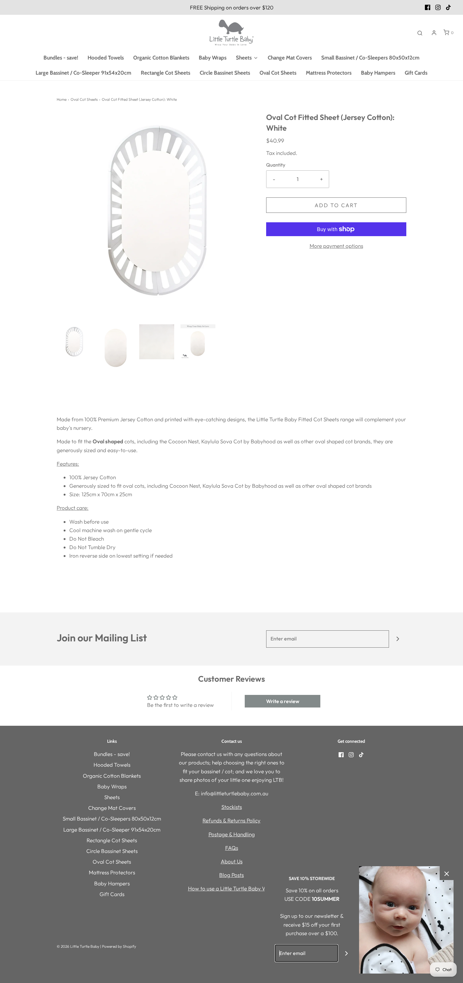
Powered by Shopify (119, 946)
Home (61, 99)
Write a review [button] (282, 701)
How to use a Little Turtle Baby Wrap (231, 888)
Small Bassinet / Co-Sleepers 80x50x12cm (370, 57)
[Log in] (434, 33)
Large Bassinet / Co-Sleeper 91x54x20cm (83, 73)
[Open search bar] (420, 32)
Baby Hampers (378, 73)
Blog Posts (231, 875)
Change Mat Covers (290, 57)
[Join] (397, 639)
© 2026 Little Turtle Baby (78, 946)
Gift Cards (416, 73)
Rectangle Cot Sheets (165, 73)
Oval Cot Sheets (278, 73)
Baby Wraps (212, 57)
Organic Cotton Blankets (161, 57)
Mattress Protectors (329, 73)
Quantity (275, 165)
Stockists (231, 807)
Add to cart (336, 205)
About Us (232, 861)
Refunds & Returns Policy (231, 820)
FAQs (231, 847)
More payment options (336, 245)
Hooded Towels (106, 57)
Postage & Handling (232, 834)
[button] (74, 341)
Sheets (112, 797)
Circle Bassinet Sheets (225, 73)
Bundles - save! (60, 57)
